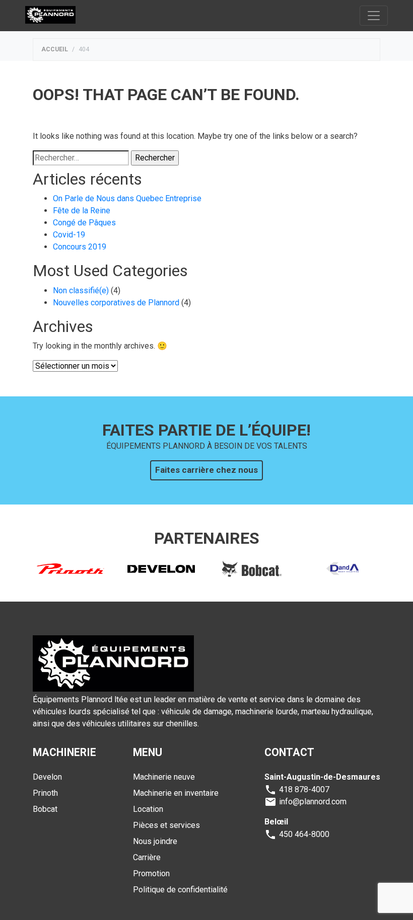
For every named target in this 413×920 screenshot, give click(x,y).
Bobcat (45, 809)
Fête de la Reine (81, 210)
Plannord (50, 15)
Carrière (147, 857)
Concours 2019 (79, 247)
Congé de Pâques (84, 222)
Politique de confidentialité (180, 889)
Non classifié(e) (81, 290)
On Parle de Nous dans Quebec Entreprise (127, 198)
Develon (47, 777)
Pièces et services (166, 825)
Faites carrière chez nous (206, 470)
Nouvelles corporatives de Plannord (116, 302)
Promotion (151, 873)
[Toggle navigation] (374, 16)
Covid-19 (69, 234)
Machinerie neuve (164, 777)
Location (148, 809)
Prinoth (45, 793)
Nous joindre (155, 841)
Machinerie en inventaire (176, 793)
